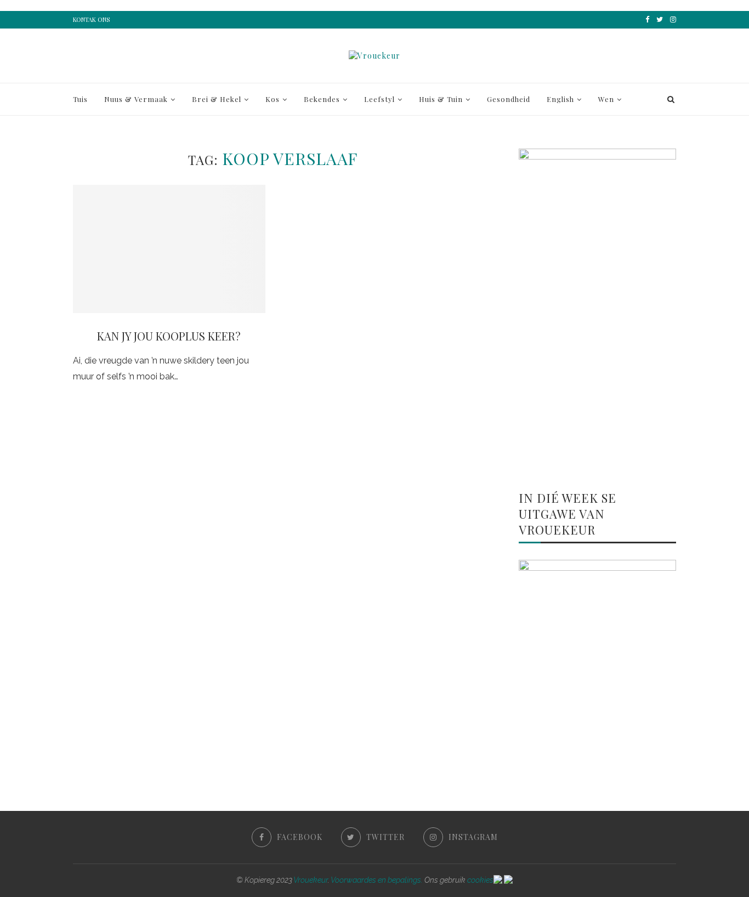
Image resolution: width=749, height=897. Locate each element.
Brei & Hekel (216, 99)
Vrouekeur (310, 880)
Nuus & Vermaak (136, 99)
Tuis (80, 99)
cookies (480, 880)
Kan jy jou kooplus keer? (169, 335)
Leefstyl (379, 99)
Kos (272, 99)
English (560, 99)
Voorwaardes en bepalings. (377, 880)
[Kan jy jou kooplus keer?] (169, 249)
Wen (606, 99)
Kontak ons (91, 19)
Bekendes (322, 99)
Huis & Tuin (441, 99)
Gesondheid (508, 99)
